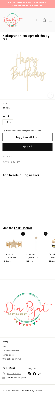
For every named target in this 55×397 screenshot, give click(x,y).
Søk (4, 346)
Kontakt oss (8, 355)
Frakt (19, 131)
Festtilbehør (23, 228)
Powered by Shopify (32, 390)
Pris (4, 103)
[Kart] (44, 20)
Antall (6, 116)
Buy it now (27, 146)
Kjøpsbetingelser (10, 350)
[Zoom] (50, 95)
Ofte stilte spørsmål (12, 359)
